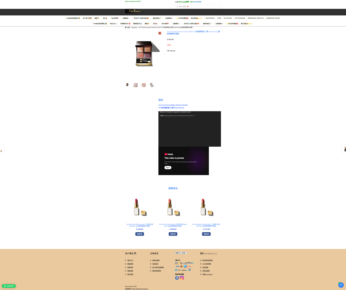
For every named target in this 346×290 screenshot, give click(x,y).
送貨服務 (205, 267)
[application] (189, 129)
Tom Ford (134, 27)
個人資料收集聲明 (158, 267)
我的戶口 (130, 260)
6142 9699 (197, 2)
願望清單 (130, 264)
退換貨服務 (206, 271)
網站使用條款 (156, 271)
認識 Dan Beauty (207, 274)
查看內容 (139, 234)
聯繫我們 (130, 267)
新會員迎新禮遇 (207, 260)
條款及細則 (156, 260)
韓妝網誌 (130, 271)
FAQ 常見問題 (206, 264)
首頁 (128, 27)
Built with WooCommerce (140, 289)
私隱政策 (155, 264)
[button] (159, 33)
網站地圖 (130, 274)
